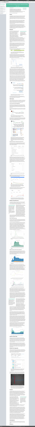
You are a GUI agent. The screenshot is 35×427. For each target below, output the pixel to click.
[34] (23, 345)
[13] (23, 101)
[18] (19, 159)
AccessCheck (28, 0)
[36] (13, 370)
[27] (11, 310)
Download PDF (24, 9)
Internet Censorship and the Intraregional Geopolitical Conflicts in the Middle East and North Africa (3, 6)
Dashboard (17, 0)
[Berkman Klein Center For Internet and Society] (2, 426)
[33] (17, 345)
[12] (19, 97)
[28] (19, 339)
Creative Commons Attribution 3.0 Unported (21, 426)
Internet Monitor (7, 0)
